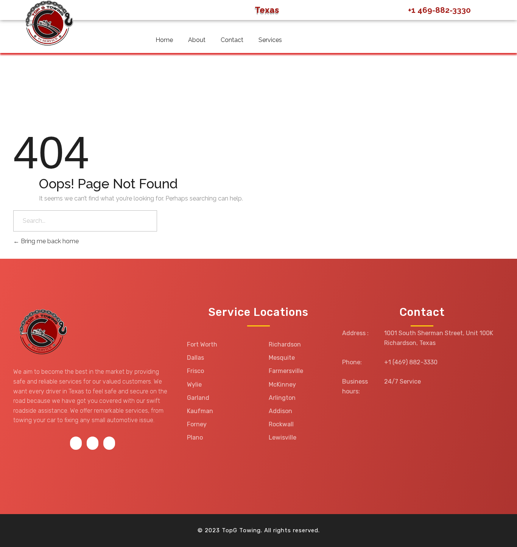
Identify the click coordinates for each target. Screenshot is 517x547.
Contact (232, 40)
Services (270, 40)
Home (164, 40)
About (197, 40)
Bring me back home (49, 241)
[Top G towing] (41, 332)
